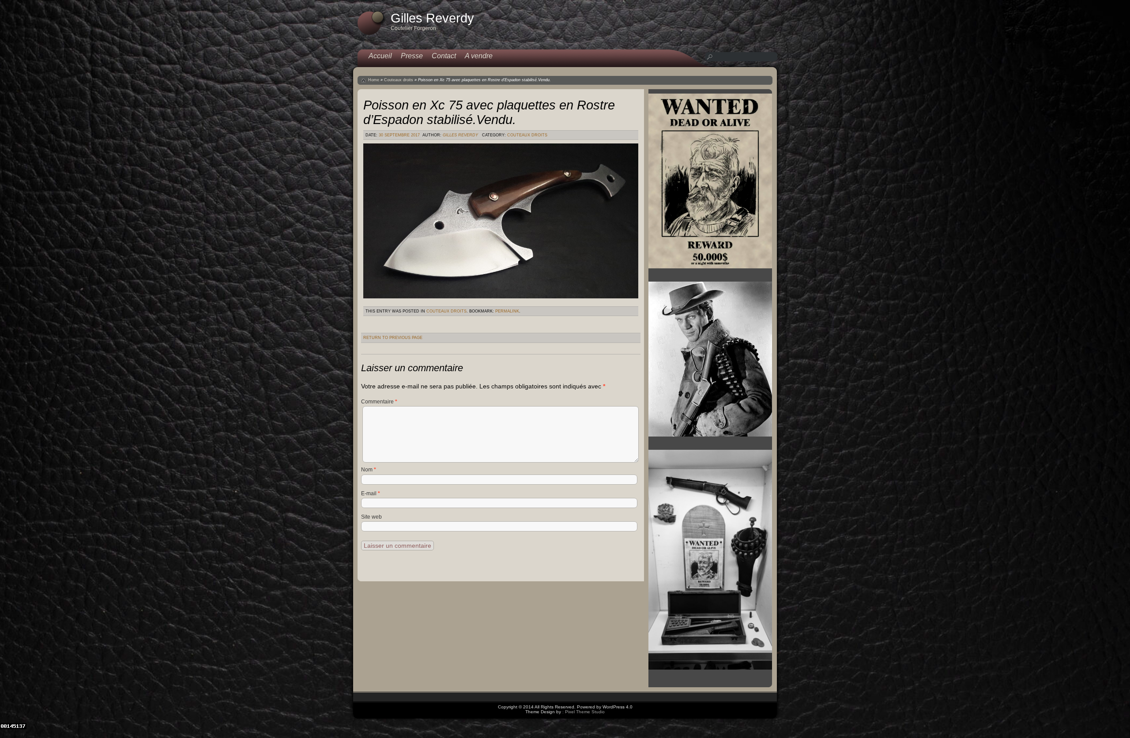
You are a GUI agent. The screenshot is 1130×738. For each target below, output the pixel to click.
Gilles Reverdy (460, 135)
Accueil (380, 56)
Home (373, 80)
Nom (368, 470)
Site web (371, 517)
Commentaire (379, 402)
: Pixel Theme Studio (583, 711)
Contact (444, 56)
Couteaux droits (398, 80)
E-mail (370, 493)
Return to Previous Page (392, 337)
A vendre (479, 56)
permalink (507, 311)
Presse (412, 56)
